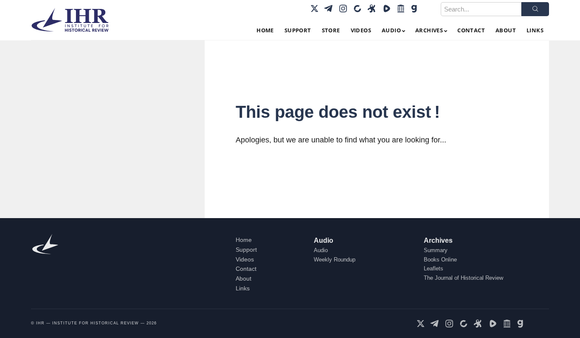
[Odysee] (372, 8)
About (243, 278)
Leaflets (433, 268)
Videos (245, 259)
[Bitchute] (357, 8)
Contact (246, 268)
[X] (314, 8)
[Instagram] (343, 8)
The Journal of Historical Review (463, 278)
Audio (323, 240)
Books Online (440, 259)
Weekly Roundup (334, 259)
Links (243, 288)
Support (246, 249)
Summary (436, 250)
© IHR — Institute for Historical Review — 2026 (94, 323)
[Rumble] (386, 8)
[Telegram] (328, 8)
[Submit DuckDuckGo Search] (535, 9)
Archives (438, 240)
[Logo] (73, 20)
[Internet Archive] (400, 8)
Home (244, 239)
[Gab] (415, 8)
